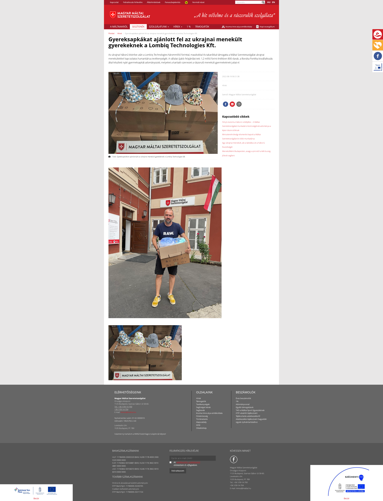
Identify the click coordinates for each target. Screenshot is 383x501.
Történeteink (202, 419)
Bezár (36, 498)
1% (237, 401)
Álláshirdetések (153, 2)
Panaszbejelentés (172, 2)
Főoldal (111, 33)
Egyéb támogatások (244, 407)
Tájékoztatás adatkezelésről (248, 416)
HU (268, 2)
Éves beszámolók (243, 398)
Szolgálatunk (158, 26)
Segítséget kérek (203, 407)
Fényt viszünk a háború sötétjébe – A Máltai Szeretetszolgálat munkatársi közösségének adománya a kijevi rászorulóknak (246, 126)
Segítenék (138, 26)
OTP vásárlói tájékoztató (246, 413)
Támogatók (202, 26)
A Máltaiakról (119, 26)
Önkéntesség (202, 416)
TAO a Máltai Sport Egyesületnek (250, 410)
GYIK (198, 425)
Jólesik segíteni (228, 155)
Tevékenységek (203, 404)
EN (273, 2)
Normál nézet (198, 2)
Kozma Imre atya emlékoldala (239, 26)
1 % (189, 26)
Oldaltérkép (201, 428)
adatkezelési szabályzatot (188, 462)
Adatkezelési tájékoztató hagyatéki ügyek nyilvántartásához (251, 420)
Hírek (177, 26)
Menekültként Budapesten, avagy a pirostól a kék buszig (246, 151)
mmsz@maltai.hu (128, 412)
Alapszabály (201, 422)
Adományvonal (242, 404)
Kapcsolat (114, 2)
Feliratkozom (177, 470)
